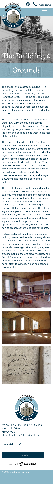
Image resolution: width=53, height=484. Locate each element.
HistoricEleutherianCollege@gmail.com (21, 435)
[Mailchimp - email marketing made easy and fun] (22, 464)
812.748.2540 (8, 432)
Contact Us (44, 5)
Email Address (11, 444)
